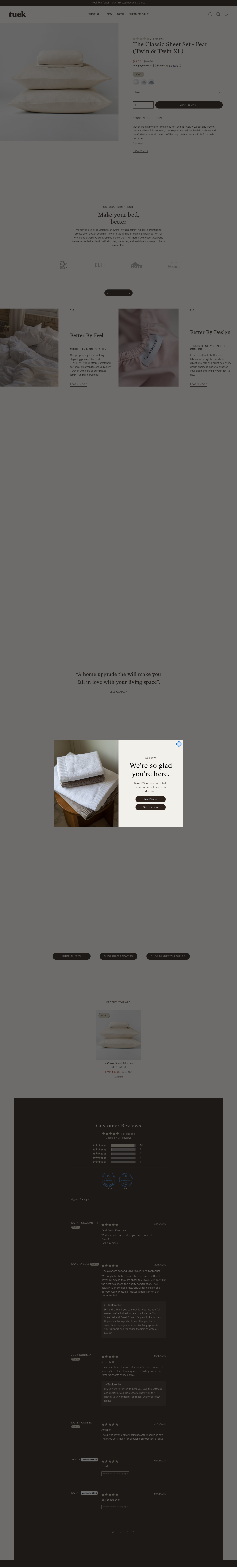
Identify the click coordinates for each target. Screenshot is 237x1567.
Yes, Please (150, 799)
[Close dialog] (178, 744)
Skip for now (150, 807)
